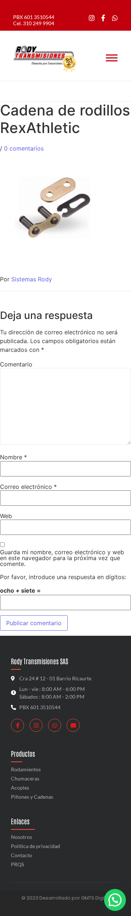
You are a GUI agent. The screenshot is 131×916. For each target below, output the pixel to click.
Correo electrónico (28, 487)
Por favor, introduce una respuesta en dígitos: (63, 577)
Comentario (16, 364)
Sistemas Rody (31, 279)
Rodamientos (26, 769)
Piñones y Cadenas (32, 797)
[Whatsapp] (115, 18)
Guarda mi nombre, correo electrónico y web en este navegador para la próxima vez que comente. (62, 558)
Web (6, 516)
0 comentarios (24, 148)
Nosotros (21, 837)
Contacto (21, 855)
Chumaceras (25, 778)
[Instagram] (92, 18)
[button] (115, 900)
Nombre (13, 457)
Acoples (20, 787)
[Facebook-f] (103, 18)
